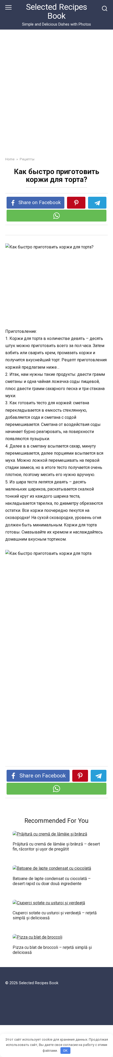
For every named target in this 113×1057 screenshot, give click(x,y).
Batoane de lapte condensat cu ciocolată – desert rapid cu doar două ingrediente (52, 881)
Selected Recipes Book (56, 11)
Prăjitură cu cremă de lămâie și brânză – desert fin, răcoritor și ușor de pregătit (56, 847)
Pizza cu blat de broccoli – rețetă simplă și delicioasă (52, 950)
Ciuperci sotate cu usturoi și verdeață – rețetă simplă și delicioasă (55, 915)
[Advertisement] (56, 97)
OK (65, 1051)
